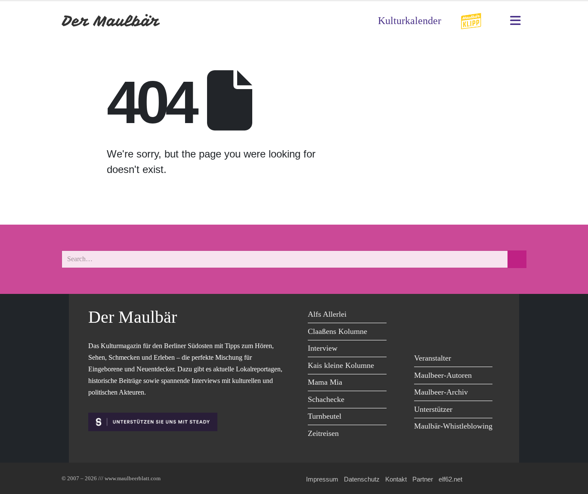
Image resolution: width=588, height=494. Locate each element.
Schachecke (326, 399)
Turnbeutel (324, 416)
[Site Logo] (111, 21)
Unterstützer (433, 409)
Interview (322, 348)
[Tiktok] (423, 333)
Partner (422, 479)
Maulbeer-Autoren (443, 375)
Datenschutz (362, 479)
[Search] (517, 259)
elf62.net (450, 479)
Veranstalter (432, 358)
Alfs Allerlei (327, 314)
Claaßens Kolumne (337, 331)
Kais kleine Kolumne (341, 365)
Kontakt (396, 479)
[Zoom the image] (471, 18)
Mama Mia (325, 382)
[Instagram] (481, 315)
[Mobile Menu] (515, 21)
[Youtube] (461, 315)
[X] (442, 315)
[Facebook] (423, 315)
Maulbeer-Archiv (441, 392)
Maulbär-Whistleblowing (453, 426)
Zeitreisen (323, 433)
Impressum (322, 479)
